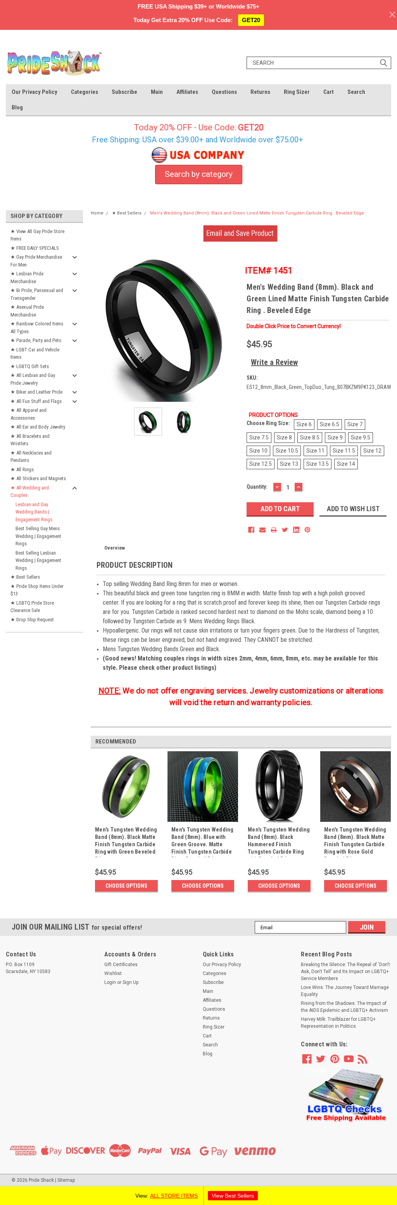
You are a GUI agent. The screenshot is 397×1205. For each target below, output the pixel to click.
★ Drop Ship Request (32, 619)
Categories (84, 91)
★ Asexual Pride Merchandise (27, 311)
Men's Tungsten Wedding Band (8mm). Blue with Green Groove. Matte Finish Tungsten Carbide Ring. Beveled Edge (202, 841)
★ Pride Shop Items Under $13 (37, 590)
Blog (17, 107)
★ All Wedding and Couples (29, 491)
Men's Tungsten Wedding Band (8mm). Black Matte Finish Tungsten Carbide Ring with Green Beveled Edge (126, 841)
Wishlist (113, 973)
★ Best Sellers (25, 577)
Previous (98, 327)
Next (233, 327)
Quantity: (257, 487)
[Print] (274, 530)
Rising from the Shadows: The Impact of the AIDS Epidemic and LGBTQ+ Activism (344, 1007)
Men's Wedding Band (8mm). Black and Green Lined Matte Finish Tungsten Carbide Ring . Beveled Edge (257, 213)
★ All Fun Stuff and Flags (36, 401)
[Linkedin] (296, 530)
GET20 (251, 20)
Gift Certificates (121, 964)
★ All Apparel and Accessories (28, 414)
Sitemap (66, 1180)
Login (110, 982)
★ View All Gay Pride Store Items (37, 235)
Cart (328, 91)
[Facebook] (251, 530)
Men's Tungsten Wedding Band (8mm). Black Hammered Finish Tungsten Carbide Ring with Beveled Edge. (279, 841)
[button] (346, 1095)
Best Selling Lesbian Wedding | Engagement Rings (38, 560)
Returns (260, 91)
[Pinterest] (307, 530)
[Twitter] (285, 530)
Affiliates (187, 91)
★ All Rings (22, 469)
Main (157, 91)
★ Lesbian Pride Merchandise (26, 277)
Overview (114, 548)
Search (356, 91)
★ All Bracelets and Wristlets (30, 440)
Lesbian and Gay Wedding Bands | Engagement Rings (34, 511)
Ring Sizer (297, 91)
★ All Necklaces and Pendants (31, 456)
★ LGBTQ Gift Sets (29, 366)
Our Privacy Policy (34, 91)
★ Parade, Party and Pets (35, 340)
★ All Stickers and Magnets (38, 478)
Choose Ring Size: (268, 423)
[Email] (262, 530)
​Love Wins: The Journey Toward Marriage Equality (345, 991)
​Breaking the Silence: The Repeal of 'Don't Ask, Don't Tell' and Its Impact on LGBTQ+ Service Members (345, 971)
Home (97, 213)
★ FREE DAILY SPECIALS (34, 248)
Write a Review (274, 362)
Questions (224, 91)
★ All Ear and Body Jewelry (37, 427)
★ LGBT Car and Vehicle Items (34, 353)
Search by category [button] (199, 174)
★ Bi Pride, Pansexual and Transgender (36, 294)
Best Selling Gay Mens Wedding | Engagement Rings (38, 536)
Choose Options (126, 886)
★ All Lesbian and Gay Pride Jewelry (32, 379)
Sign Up (130, 982)
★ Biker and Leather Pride (36, 392)
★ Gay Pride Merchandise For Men (36, 261)
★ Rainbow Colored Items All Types (36, 327)
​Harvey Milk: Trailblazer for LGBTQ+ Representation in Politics (338, 1023)
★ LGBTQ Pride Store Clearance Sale (32, 607)
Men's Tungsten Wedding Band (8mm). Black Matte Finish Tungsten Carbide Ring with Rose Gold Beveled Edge (355, 841)
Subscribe (124, 91)
